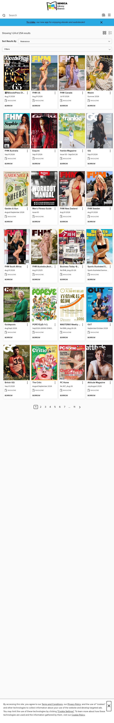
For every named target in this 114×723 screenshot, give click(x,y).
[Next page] (80, 407)
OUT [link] (90, 324)
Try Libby (30, 22)
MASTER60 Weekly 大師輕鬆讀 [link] (70, 324)
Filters (7, 49)
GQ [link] (89, 151)
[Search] (4, 15)
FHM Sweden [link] (94, 208)
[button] (104, 33)
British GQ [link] (9, 382)
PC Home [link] (64, 382)
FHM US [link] (36, 93)
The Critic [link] (36, 382)
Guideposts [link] (10, 324)
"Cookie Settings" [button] (65, 711)
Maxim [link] (91, 93)
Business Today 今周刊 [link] (70, 266)
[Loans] (103, 15)
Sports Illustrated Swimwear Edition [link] (98, 266)
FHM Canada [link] (66, 93)
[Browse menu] (109, 15)
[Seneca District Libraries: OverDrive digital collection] (57, 5)
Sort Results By (9, 41)
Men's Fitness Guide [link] (41, 208)
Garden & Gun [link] (11, 208)
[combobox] (51, 15)
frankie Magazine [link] (68, 151)
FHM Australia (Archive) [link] (43, 266)
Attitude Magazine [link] (96, 382)
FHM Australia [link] (11, 151)
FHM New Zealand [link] (68, 208)
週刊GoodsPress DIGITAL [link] (15, 93)
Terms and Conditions (52, 704)
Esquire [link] (35, 151)
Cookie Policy (78, 714)
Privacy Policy (74, 704)
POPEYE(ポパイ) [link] (40, 324)
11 (74, 407)
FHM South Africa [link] (13, 266)
